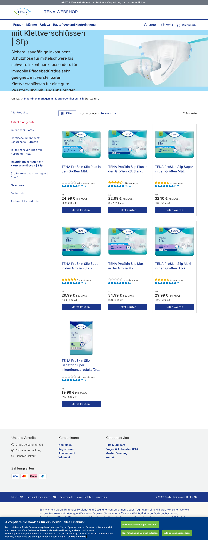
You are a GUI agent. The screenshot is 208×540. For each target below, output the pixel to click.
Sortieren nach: (89, 113)
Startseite (90, 98)
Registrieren (66, 449)
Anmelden (65, 444)
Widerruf (64, 457)
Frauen (18, 24)
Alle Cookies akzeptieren (177, 533)
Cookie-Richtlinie (84, 497)
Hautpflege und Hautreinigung (74, 24)
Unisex (45, 24)
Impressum (101, 497)
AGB (55, 497)
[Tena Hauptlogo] (21, 12)
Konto (169, 24)
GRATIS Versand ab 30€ (75, 2)
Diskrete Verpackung (108, 2)
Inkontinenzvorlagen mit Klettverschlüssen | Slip (54, 98)
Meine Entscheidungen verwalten (139, 524)
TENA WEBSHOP (61, 11)
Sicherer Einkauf (137, 2)
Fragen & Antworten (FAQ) (123, 449)
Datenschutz (66, 497)
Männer (31, 24)
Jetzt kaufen (81, 210)
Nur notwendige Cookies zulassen (140, 533)
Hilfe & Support (115, 444)
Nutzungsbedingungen (38, 497)
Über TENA (17, 497)
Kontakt (110, 457)
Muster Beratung (116, 453)
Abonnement (66, 453)
